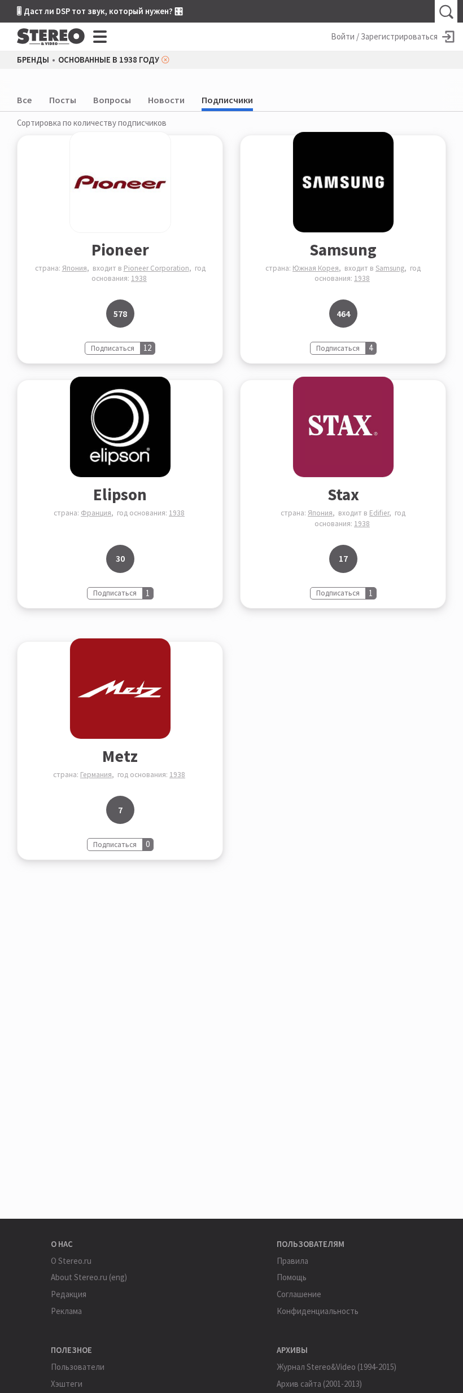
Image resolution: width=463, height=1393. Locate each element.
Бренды (33, 60)
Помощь (292, 1277)
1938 (139, 278)
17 (343, 558)
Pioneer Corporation (156, 268)
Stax (343, 494)
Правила (292, 1260)
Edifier (379, 513)
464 (343, 313)
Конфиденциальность (318, 1311)
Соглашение (299, 1294)
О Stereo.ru (71, 1260)
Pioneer (120, 249)
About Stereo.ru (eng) (89, 1277)
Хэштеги (66, 1383)
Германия (96, 774)
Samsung (343, 249)
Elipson (120, 494)
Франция (96, 513)
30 (120, 558)
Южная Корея (315, 268)
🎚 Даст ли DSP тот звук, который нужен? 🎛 (100, 11)
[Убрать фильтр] (165, 59)
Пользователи (77, 1366)
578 (120, 313)
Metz (120, 756)
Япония (74, 268)
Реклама (66, 1311)
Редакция (68, 1294)
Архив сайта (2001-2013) (319, 1383)
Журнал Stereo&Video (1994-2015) (336, 1366)
